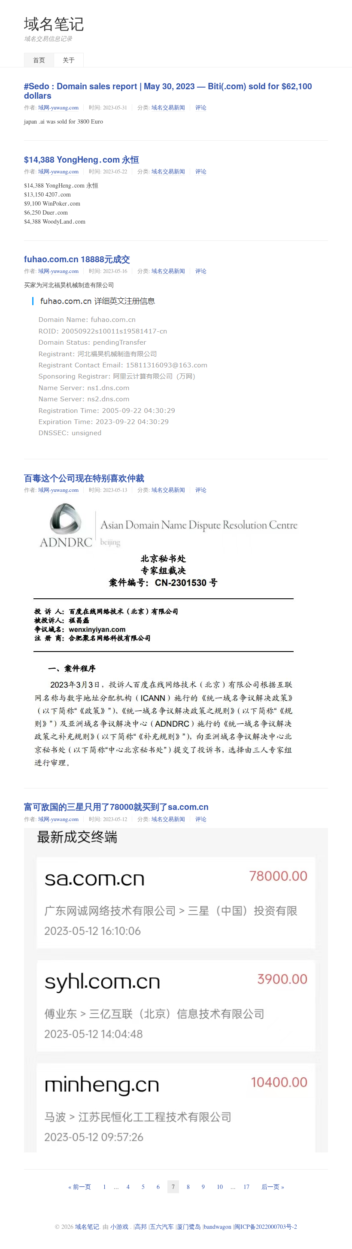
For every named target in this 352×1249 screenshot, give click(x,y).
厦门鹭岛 (189, 1226)
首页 (39, 60)
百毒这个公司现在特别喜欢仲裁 (84, 478)
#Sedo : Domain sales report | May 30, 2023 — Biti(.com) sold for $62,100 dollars (168, 91)
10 (220, 1186)
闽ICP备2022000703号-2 (265, 1226)
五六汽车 (162, 1226)
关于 (69, 60)
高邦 (141, 1226)
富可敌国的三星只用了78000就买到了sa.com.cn (116, 806)
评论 (200, 107)
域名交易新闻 (168, 107)
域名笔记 (54, 23)
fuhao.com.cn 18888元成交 (77, 259)
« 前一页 (79, 1186)
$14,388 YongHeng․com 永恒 (81, 159)
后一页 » (272, 1186)
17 (246, 1186)
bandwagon (217, 1226)
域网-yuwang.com (58, 107)
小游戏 (119, 1226)
